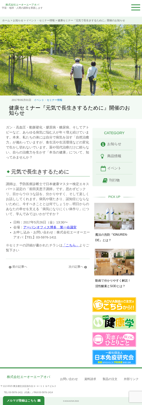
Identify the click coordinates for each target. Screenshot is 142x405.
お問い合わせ (69, 379)
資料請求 (90, 379)
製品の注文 (110, 379)
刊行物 (114, 180)
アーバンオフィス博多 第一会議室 (50, 227)
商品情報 (114, 156)
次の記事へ (76, 266)
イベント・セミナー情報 (40, 20)
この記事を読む (114, 221)
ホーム (6, 20)
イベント (114, 168)
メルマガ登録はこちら (21, 400)
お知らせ (18, 20)
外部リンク (131, 379)
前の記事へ (19, 266)
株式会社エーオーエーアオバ (22, 4)
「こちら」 (70, 245)
